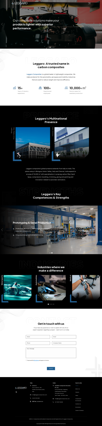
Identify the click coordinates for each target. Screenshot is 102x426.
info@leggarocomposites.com (39, 395)
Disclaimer (36, 360)
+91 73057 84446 (59, 402)
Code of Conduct (79, 410)
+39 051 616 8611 (36, 398)
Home (76, 385)
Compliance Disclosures (78, 399)
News (76, 395)
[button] (48, 47)
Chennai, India (53, 131)
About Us (77, 389)
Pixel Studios (63, 423)
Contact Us (78, 404)
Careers (77, 392)
